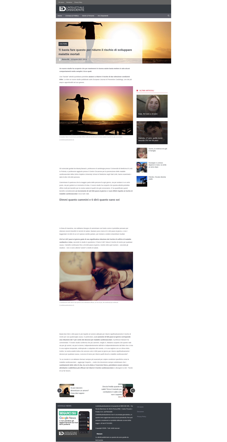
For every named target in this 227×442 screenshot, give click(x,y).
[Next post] (133, 390)
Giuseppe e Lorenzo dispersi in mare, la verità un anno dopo (157, 165)
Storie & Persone (88, 16)
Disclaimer (69, 2)
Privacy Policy (78, 2)
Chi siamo (61, 2)
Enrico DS (65, 59)
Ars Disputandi (103, 16)
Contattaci (124, 428)
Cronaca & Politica (72, 16)
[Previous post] (59, 390)
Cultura (63, 44)
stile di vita (78, 365)
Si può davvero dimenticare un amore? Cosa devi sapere (80, 390)
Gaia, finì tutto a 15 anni (147, 114)
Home (60, 16)
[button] (168, 15)
